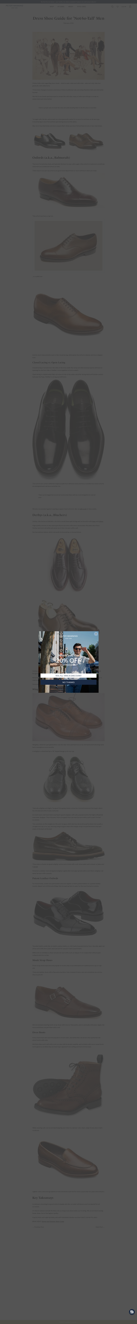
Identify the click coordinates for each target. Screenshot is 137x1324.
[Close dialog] (96, 634)
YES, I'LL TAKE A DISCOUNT (68, 675)
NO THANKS (68, 682)
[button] (132, 1312)
